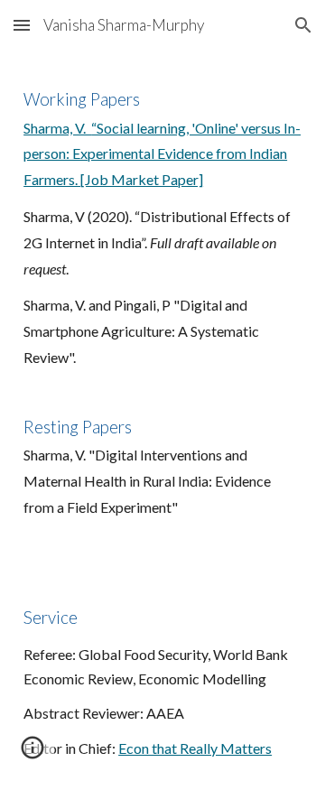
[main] (162, 236)
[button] (21, 25)
